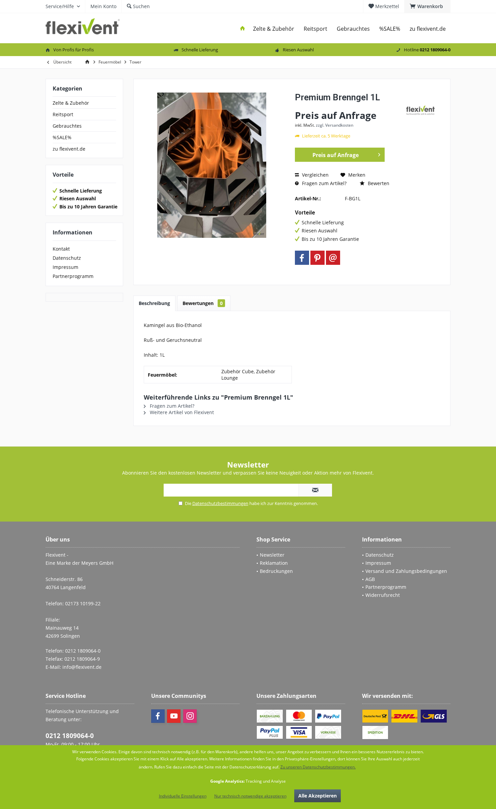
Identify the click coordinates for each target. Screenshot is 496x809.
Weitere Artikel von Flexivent (181, 412)
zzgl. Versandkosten (334, 125)
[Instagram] (190, 716)
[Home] (242, 29)
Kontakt (61, 249)
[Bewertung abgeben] (348, 106)
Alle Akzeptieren (317, 795)
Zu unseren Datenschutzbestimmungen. (318, 767)
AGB (370, 579)
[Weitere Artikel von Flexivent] (420, 110)
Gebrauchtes (67, 126)
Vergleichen (315, 175)
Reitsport (63, 114)
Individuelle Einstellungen (182, 796)
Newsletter (272, 555)
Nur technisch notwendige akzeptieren (250, 796)
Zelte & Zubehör (71, 103)
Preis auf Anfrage (335, 155)
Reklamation (274, 563)
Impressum (65, 267)
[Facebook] (302, 258)
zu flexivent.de (69, 149)
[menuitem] (427, 6)
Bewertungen (203, 303)
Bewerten (377, 183)
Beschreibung (154, 303)
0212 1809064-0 (70, 735)
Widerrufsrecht (382, 595)
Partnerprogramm (73, 276)
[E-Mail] (333, 258)
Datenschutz (67, 258)
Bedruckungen (276, 571)
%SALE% (62, 137)
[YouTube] (174, 716)
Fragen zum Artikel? (324, 183)
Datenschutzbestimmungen (220, 503)
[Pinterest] (317, 258)
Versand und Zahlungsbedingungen (406, 571)
